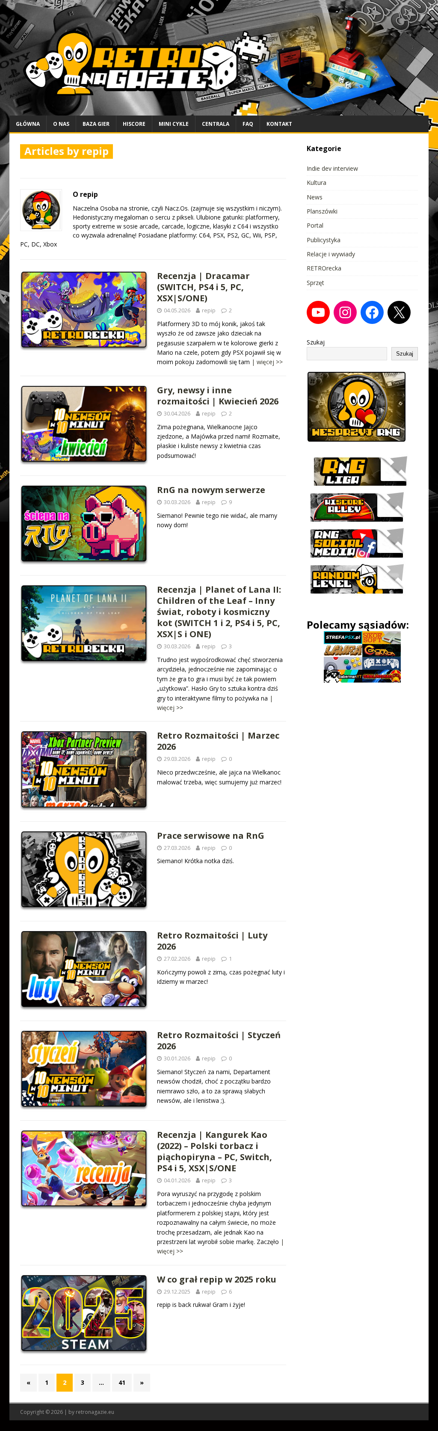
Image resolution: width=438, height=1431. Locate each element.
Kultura (316, 182)
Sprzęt (315, 283)
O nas (61, 124)
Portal (315, 225)
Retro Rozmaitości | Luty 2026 (212, 940)
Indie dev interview (332, 168)
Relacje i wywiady (331, 254)
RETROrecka (324, 268)
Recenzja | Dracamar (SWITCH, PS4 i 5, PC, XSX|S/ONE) (203, 287)
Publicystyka (323, 240)
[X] (399, 312)
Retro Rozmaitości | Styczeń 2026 (219, 1040)
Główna (28, 124)
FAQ (248, 124)
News (315, 197)
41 (121, 1382)
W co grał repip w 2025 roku (216, 1279)
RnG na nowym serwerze (211, 490)
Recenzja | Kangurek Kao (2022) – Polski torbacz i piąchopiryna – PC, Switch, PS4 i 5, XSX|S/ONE (214, 1151)
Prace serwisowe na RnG (210, 835)
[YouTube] (318, 312)
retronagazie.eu (95, 1412)
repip (209, 310)
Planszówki (322, 211)
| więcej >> (267, 362)
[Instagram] (345, 312)
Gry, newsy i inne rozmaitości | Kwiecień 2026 (217, 395)
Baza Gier (96, 124)
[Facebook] (372, 312)
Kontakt (279, 124)
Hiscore (134, 124)
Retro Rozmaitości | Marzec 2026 (218, 741)
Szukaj (316, 342)
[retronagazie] (219, 110)
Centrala (215, 124)
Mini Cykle (174, 124)
